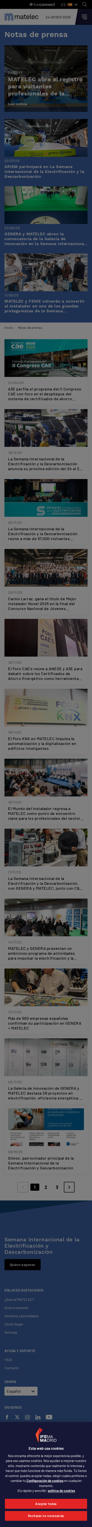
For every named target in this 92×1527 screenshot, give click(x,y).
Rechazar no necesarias (46, 1516)
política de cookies (61, 1491)
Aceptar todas (46, 1504)
